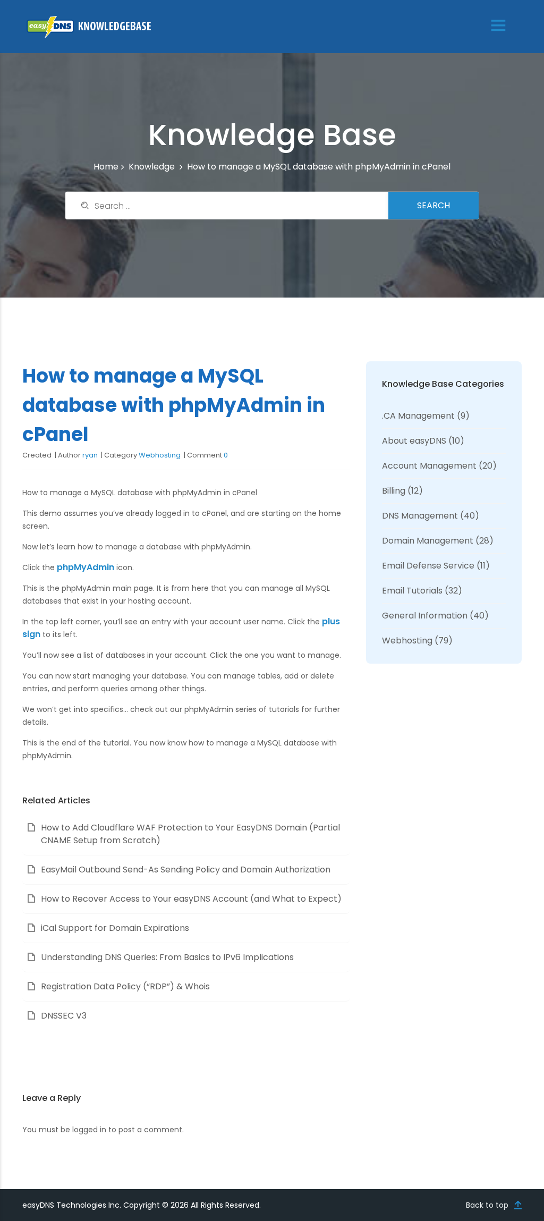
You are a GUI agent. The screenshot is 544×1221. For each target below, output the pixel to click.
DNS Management (420, 516)
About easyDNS (414, 441)
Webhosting (160, 455)
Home (106, 166)
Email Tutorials (412, 590)
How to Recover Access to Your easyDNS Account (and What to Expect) (191, 899)
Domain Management (427, 541)
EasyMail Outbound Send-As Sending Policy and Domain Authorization (185, 869)
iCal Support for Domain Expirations (115, 928)
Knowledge (152, 166)
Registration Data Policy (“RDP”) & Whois (125, 986)
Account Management (429, 466)
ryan (90, 455)
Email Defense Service (428, 565)
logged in (89, 1129)
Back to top (487, 1205)
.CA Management (418, 416)
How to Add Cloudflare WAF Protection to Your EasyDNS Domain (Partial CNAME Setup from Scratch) (190, 833)
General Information (425, 615)
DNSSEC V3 (64, 1016)
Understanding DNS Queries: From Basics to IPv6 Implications (167, 957)
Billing (393, 491)
